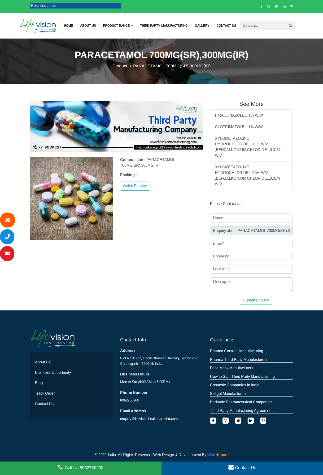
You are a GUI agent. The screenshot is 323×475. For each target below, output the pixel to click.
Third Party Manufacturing (164, 25)
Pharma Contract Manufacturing (236, 351)
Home (68, 25)
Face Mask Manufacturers (231, 368)
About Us (43, 362)
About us (88, 25)
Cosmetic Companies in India (234, 385)
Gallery (202, 25)
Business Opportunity (53, 372)
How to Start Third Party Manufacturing (242, 377)
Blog (39, 383)
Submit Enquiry (256, 300)
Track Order (45, 393)
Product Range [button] (117, 25)
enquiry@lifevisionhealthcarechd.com (149, 419)
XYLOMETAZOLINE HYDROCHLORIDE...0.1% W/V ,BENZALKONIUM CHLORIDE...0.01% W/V (247, 146)
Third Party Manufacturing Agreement (241, 411)
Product (120, 66)
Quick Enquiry (135, 186)
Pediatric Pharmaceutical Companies (241, 402)
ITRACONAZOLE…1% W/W (239, 115)
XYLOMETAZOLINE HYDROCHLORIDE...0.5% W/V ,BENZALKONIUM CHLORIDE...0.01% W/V (247, 175)
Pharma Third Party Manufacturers (238, 359)
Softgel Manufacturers (228, 394)
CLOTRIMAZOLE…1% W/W (239, 127)
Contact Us (226, 25)
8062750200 (129, 400)
